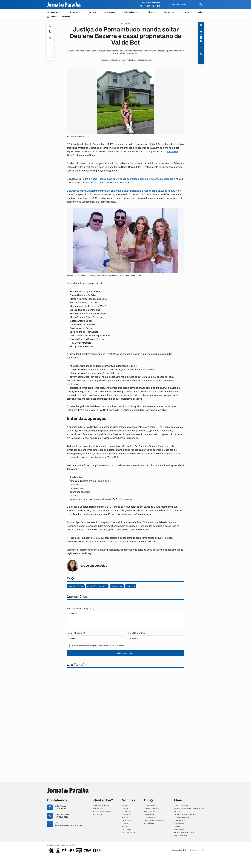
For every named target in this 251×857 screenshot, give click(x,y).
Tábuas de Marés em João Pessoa (189, 808)
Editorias (168, 12)
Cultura (125, 808)
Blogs (150, 12)
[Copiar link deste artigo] (50, 56)
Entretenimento (130, 12)
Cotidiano (126, 823)
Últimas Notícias (54, 12)
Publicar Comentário (125, 653)
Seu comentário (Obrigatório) (80, 608)
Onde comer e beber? (102, 811)
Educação (126, 814)
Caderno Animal (151, 805)
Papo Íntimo (149, 823)
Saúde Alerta (149, 817)
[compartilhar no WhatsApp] (50, 25)
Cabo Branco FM (181, 817)
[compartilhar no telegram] (50, 38)
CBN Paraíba (179, 820)
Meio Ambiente (128, 832)
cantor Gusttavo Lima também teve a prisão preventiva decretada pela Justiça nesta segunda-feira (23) (123, 190)
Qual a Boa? (109, 12)
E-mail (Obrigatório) (137, 633)
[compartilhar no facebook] (50, 44)
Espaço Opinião (181, 835)
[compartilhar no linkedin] (50, 50)
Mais (200, 12)
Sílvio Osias (149, 814)
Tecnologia (126, 829)
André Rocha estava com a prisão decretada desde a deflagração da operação (131, 179)
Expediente (179, 823)
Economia (126, 811)
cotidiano (66, 17)
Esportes (74, 12)
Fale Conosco (180, 829)
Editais (186, 12)
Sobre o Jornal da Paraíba (185, 814)
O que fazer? (98, 808)
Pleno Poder (149, 811)
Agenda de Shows (101, 805)
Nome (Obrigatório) (76, 633)
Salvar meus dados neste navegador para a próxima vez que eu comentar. (97, 646)
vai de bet (130, 586)
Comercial (178, 826)
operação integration (97, 586)
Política (92, 12)
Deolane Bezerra (75, 586)
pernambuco (116, 586)
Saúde (124, 826)
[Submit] (200, 4)
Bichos (125, 805)
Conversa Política (151, 808)
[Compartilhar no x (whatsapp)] (50, 31)
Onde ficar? (98, 814)
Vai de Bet (172, 151)
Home (54, 17)
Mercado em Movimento (154, 820)
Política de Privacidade (184, 832)
